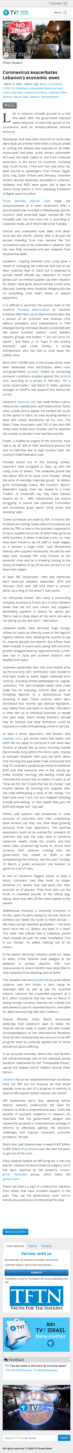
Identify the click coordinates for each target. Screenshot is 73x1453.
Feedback (16, 1359)
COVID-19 (8, 88)
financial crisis (27, 402)
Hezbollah (21, 88)
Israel (6, 92)
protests (33, 372)
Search (64, 1437)
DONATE (36, 1272)
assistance (31, 1149)
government (11, 1179)
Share (11, 105)
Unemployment (50, 96)
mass (66, 367)
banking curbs (12, 738)
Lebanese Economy (35, 92)
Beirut (43, 84)
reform (65, 1195)
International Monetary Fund (45, 88)
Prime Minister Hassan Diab (26, 201)
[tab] (15, 1246)
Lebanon (34, 96)
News (28, 84)
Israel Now (16, 92)
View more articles (15, 1232)
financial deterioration (34, 310)
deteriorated (35, 980)
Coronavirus (55, 84)
